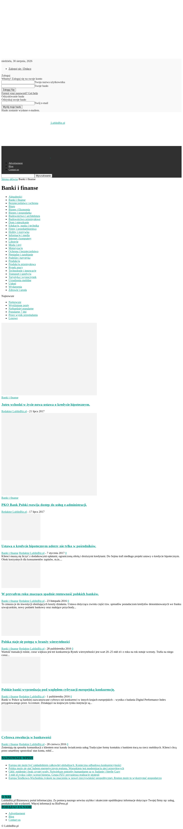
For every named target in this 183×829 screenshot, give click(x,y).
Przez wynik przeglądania (23, 314)
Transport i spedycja (20, 273)
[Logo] (26, 156)
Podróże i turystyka (19, 257)
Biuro (12, 206)
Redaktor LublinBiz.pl (14, 411)
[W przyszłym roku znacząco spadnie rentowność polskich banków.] (20, 586)
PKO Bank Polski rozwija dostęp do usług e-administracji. (44, 505)
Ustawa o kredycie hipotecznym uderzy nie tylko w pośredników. (48, 546)
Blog (11, 166)
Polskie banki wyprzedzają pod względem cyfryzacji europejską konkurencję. (58, 689)
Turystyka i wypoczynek (22, 277)
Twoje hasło (41, 85)
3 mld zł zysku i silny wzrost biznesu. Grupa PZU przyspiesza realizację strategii (54, 774)
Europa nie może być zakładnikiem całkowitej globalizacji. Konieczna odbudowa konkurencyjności (65, 765)
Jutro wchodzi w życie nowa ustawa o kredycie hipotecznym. (45, 404)
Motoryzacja (16, 248)
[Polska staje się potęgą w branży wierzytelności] (20, 634)
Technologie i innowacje (22, 270)
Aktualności (15, 196)
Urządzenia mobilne (20, 280)
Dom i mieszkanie (19, 222)
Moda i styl (15, 244)
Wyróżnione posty (19, 305)
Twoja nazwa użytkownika (49, 82)
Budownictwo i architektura (24, 215)
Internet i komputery (20, 238)
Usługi (12, 283)
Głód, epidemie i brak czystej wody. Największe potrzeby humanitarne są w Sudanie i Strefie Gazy (64, 771)
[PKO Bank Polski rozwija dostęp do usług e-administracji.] (49, 494)
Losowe (13, 318)
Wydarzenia (15, 286)
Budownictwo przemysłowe (24, 219)
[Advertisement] (43, 135)
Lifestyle (13, 241)
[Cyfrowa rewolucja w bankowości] (20, 730)
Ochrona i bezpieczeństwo (23, 251)
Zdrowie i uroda (18, 289)
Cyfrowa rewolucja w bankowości (26, 737)
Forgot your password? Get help (19, 93)
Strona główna (9, 179)
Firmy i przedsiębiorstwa (22, 228)
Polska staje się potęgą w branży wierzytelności (35, 642)
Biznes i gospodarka (20, 212)
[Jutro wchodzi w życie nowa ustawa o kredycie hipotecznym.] (49, 394)
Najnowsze (15, 302)
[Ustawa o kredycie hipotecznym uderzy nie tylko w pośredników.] (20, 539)
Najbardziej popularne (21, 308)
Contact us (14, 169)
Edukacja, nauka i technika (24, 225)
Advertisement (16, 163)
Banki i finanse (17, 199)
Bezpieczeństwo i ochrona (23, 203)
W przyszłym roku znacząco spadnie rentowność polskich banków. (50, 594)
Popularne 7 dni (17, 311)
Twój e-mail (41, 103)
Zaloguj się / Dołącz (20, 68)
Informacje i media (19, 235)
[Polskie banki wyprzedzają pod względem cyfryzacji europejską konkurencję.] (20, 682)
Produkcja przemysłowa (22, 264)
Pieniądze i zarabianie (21, 254)
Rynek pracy (16, 267)
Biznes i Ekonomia (19, 209)
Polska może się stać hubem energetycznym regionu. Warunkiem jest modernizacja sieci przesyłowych (66, 768)
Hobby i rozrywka (19, 232)
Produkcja (14, 261)
